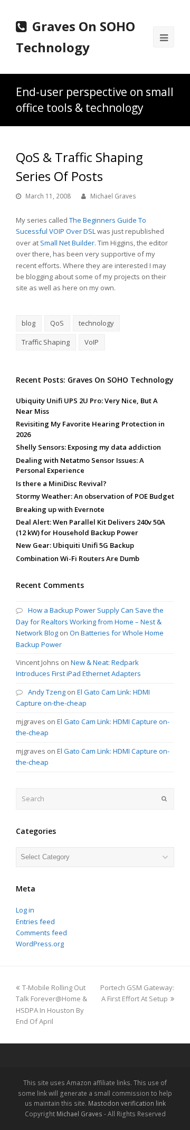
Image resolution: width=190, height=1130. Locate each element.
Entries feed (35, 921)
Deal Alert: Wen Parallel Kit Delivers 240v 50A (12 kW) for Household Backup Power (90, 527)
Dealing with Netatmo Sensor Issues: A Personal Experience (80, 465)
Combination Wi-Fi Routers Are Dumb (77, 558)
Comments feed (41, 932)
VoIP (91, 342)
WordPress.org (40, 943)
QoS (57, 323)
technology (96, 323)
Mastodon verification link (127, 1103)
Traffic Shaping (46, 342)
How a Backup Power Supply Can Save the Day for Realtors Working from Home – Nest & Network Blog (90, 621)
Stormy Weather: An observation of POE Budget (95, 496)
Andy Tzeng (46, 692)
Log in (25, 910)
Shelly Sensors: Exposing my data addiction (88, 447)
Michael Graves (113, 196)
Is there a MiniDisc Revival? (61, 483)
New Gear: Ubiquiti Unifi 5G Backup (75, 545)
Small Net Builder (67, 243)
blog (28, 323)
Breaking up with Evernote (60, 509)
